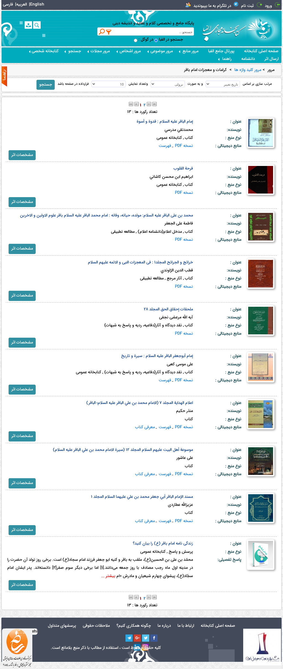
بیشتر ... (108, 576)
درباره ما (164, 626)
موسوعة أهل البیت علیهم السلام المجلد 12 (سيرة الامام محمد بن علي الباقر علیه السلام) (123, 450)
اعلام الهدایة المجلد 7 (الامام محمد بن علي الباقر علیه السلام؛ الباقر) (139, 403)
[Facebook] (154, 638)
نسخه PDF (184, 146)
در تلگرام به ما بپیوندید (212, 6)
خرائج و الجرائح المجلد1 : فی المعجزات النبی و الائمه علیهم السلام (140, 262)
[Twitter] (145, 638)
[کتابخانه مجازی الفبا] (264, 28)
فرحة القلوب (183, 168)
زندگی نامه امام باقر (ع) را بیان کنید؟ (163, 543)
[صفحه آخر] (154, 104)
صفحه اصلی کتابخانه (261, 51)
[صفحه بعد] (149, 104)
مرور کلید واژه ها (247, 70)
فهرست (165, 146)
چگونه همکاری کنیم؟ (133, 626)
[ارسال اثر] (28, 25)
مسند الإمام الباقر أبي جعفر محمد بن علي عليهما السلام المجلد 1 (142, 497)
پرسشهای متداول (62, 626)
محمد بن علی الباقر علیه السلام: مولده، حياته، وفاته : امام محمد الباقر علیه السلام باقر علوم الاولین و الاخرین (106, 215)
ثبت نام (247, 6)
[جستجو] (37, 25)
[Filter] (109, 32)
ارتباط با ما (185, 626)
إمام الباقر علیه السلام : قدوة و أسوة (165, 121)
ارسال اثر (271, 59)
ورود (268, 6)
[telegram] (129, 638)
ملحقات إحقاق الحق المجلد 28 (168, 309)
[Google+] (137, 638)
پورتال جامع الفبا (221, 51)
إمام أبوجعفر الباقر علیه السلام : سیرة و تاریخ (157, 356)
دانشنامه (248, 59)
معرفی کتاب (145, 427)
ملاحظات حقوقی (96, 626)
